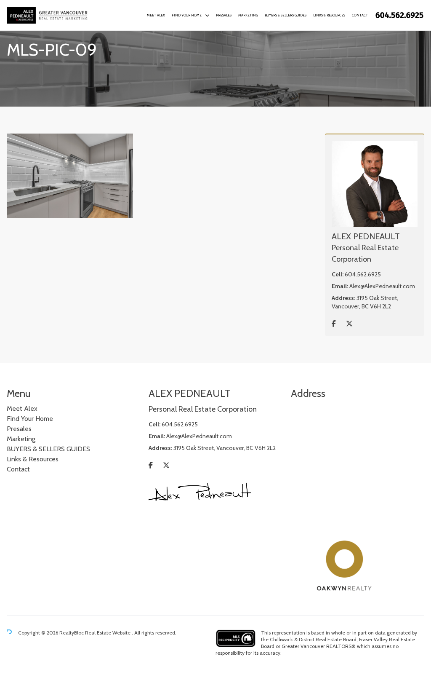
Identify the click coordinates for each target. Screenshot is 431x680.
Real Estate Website (108, 632)
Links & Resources (329, 15)
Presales (223, 15)
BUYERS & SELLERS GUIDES (285, 15)
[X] (349, 324)
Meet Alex (156, 15)
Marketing (248, 15)
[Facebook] (334, 324)
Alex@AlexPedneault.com (382, 286)
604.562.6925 (363, 274)
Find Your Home (187, 15)
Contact (360, 15)
